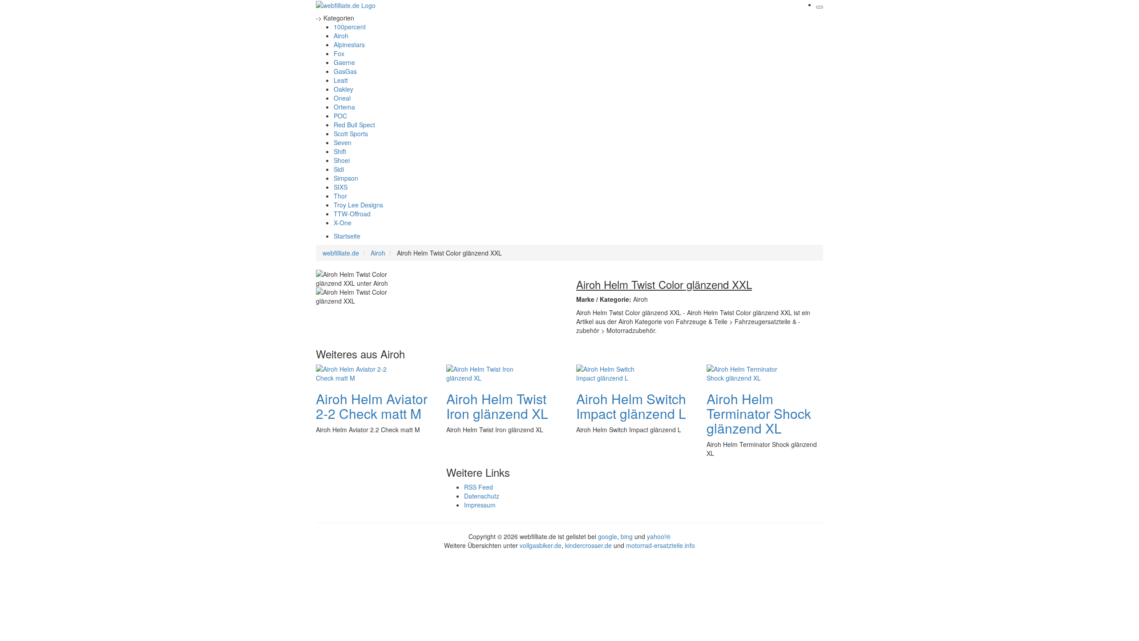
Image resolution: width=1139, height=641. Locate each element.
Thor (340, 195)
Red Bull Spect (354, 124)
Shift (340, 151)
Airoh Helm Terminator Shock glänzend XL (759, 413)
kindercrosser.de (589, 545)
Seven (342, 142)
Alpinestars (349, 44)
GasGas (345, 71)
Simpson (346, 178)
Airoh (341, 35)
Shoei (342, 160)
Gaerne (344, 62)
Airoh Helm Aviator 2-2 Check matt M (372, 406)
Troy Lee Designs (358, 204)
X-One (342, 222)
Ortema (344, 106)
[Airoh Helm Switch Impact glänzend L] (611, 372)
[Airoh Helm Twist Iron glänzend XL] (481, 372)
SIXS (340, 187)
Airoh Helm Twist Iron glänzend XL (497, 406)
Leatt (341, 80)
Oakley (343, 89)
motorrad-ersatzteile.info (660, 545)
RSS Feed (478, 487)
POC (340, 115)
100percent (350, 26)
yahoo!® (658, 536)
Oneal (342, 97)
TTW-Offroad (352, 213)
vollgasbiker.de (540, 545)
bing (627, 536)
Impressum (480, 504)
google (607, 536)
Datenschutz (481, 495)
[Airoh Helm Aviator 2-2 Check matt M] (351, 372)
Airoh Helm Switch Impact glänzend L (631, 406)
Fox (339, 53)
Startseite (347, 235)
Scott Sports (351, 133)
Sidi (339, 169)
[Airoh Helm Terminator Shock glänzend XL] (742, 372)
